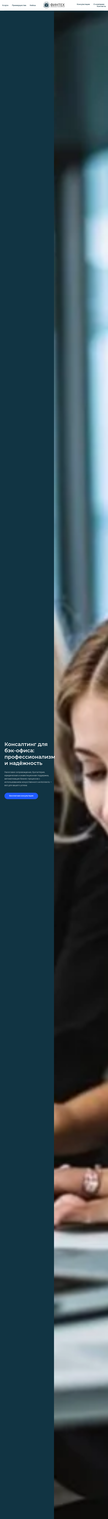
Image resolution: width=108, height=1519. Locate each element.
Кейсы (33, 5)
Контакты (101, 6)
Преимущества (19, 5)
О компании (98, 4)
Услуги (5, 5)
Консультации (83, 4)
